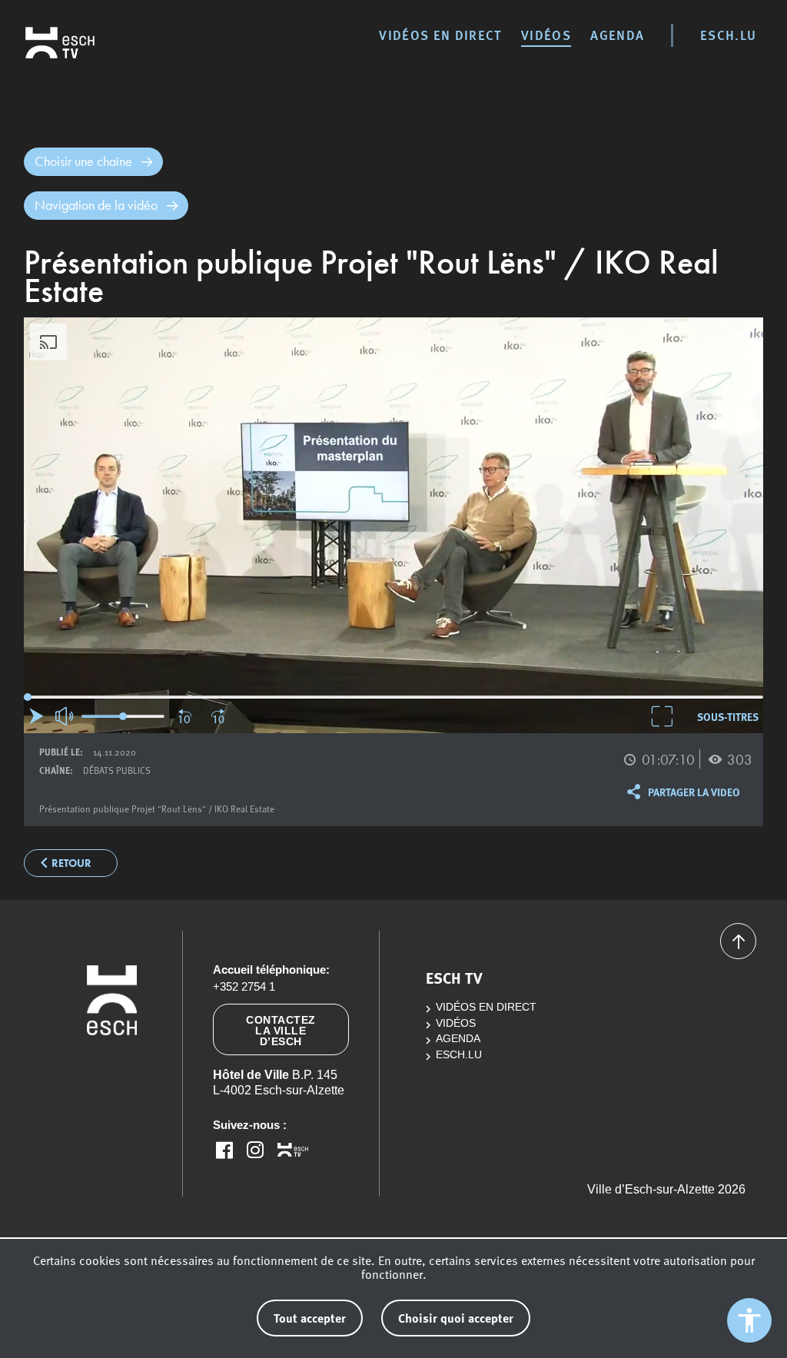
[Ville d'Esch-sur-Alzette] (112, 1072)
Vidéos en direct (440, 34)
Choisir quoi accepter (455, 1317)
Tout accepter (310, 1317)
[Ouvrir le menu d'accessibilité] (749, 1320)
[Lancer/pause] (36, 716)
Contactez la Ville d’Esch (281, 1031)
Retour (71, 863)
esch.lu (728, 34)
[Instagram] (255, 1149)
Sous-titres (728, 716)
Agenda (617, 34)
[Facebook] (224, 1149)
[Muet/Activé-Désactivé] (65, 716)
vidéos (546, 34)
